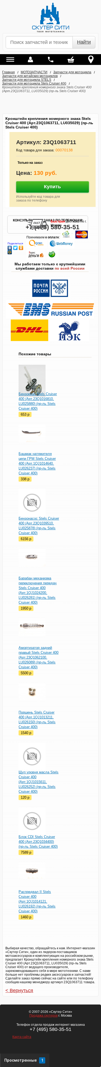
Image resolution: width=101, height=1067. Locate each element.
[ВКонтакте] (10, 246)
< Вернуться (19, 990)
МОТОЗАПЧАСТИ (34, 72)
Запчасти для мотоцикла (72, 72)
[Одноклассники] (21, 246)
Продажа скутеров (43, 1015)
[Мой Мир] (10, 251)
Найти (84, 42)
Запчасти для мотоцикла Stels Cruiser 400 (34, 83)
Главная (8, 72)
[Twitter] (15, 246)
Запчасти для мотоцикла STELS (26, 80)
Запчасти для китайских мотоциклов (30, 76)
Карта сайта (21, 1037)
